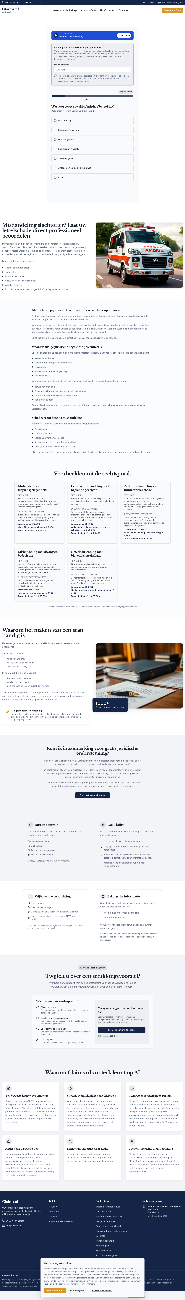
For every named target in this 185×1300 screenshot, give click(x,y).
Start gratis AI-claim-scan (92, 795)
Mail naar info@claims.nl (123, 1030)
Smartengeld (102, 1245)
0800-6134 (113, 1036)
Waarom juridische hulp (65, 10)
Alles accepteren (55, 1290)
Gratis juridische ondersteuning (111, 1231)
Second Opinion (104, 1250)
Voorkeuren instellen (102, 1290)
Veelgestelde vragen (106, 1221)
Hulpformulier (107, 10)
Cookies (53, 1216)
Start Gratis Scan (172, 10)
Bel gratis (100, 1236)
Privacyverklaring (89, 1284)
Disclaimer (54, 1211)
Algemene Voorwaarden (61, 1221)
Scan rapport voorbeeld (108, 1226)
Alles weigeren (77, 1290)
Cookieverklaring (71, 1284)
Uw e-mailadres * (62, 64)
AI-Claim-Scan (88, 10)
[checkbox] (55, 76)
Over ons (123, 10)
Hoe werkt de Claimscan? (109, 1216)
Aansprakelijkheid (105, 1240)
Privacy (53, 1206)
